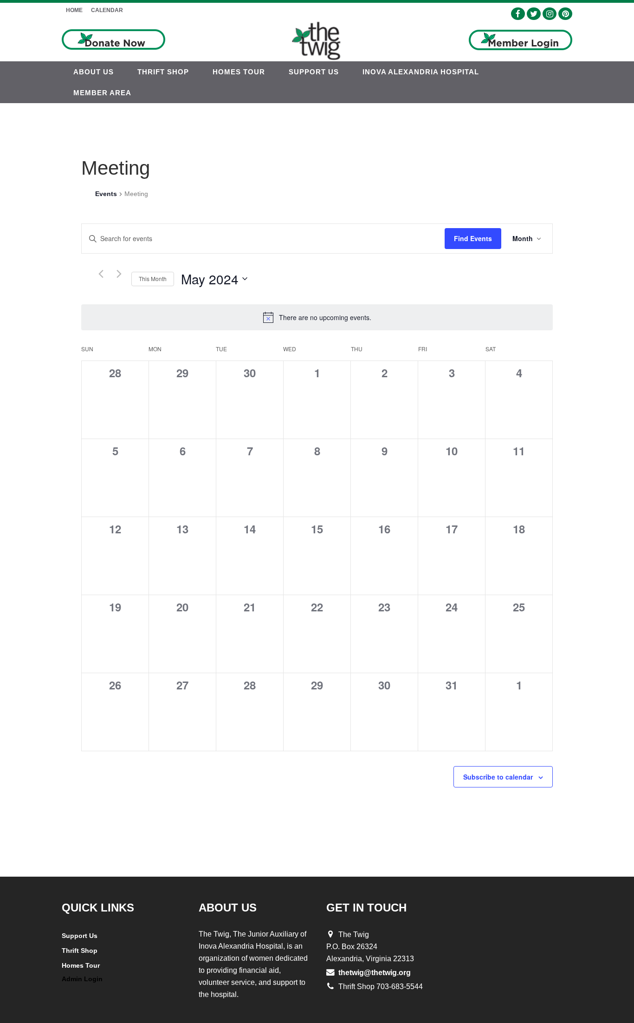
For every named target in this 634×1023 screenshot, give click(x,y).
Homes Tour (81, 965)
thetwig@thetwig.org (374, 973)
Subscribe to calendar (498, 776)
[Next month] (118, 274)
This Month (153, 278)
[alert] (317, 317)
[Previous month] (100, 274)
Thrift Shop (79, 950)
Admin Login (82, 979)
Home (74, 10)
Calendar (107, 10)
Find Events (473, 238)
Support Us (79, 935)
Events (106, 193)
